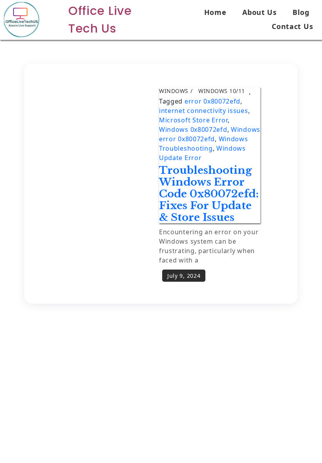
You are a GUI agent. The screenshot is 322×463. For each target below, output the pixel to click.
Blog (301, 12)
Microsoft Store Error (193, 120)
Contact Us (292, 26)
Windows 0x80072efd (193, 129)
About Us (259, 12)
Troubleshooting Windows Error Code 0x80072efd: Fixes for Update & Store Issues (209, 194)
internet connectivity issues (203, 110)
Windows (173, 91)
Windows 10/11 (221, 91)
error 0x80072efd (212, 101)
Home (215, 12)
